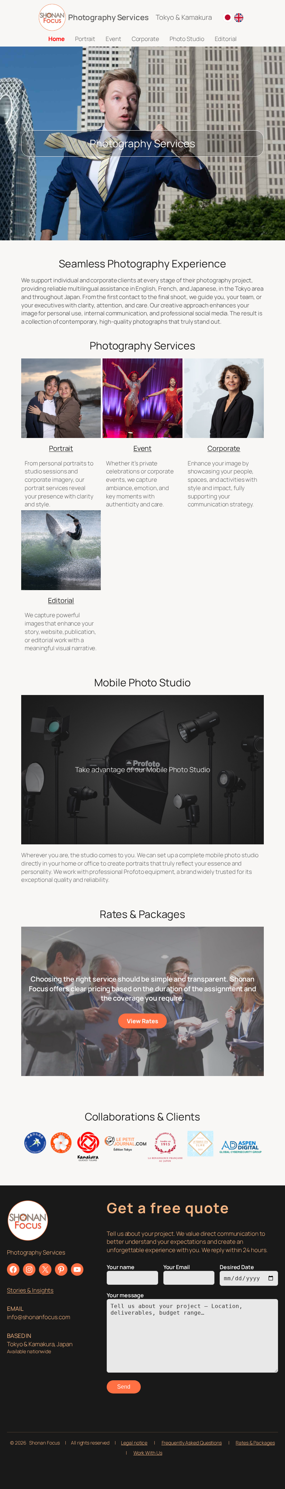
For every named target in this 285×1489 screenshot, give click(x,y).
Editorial (61, 600)
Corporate (223, 448)
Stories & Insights (30, 1290)
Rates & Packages (255, 1442)
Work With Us (147, 1452)
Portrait (61, 448)
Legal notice (134, 1442)
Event (142, 448)
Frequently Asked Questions (192, 1442)
